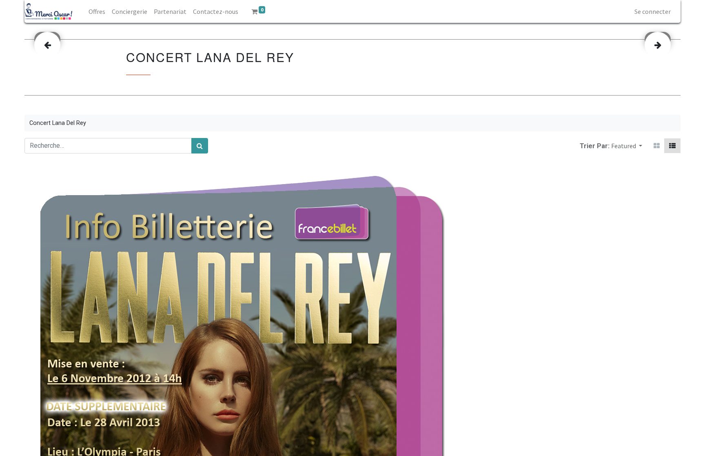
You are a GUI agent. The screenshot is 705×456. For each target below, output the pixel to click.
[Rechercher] (199, 145)
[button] (626, 145)
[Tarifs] (657, 145)
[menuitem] (97, 11)
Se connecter (652, 11)
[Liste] (672, 145)
